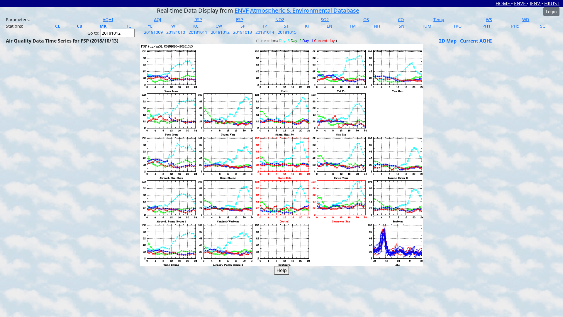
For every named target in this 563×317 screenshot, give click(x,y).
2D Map (448, 41)
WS (489, 19)
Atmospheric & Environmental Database (304, 10)
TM (353, 26)
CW (219, 26)
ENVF (520, 3)
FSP (239, 19)
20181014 (265, 32)
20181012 (221, 32)
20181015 (288, 32)
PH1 (486, 26)
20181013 (243, 32)
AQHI (108, 19)
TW (172, 26)
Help (282, 270)
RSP (198, 19)
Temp (438, 19)
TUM (426, 26)
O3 (366, 19)
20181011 (198, 32)
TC (128, 26)
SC (542, 26)
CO (401, 19)
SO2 (325, 19)
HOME (503, 3)
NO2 (279, 19)
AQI (157, 19)
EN (329, 26)
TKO (457, 26)
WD (525, 19)
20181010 (176, 32)
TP (264, 26)
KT (307, 26)
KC (196, 26)
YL (150, 26)
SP (242, 26)
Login (551, 11)
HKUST (551, 3)
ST (286, 26)
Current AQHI (476, 41)
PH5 (515, 26)
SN (401, 26)
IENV (535, 3)
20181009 (154, 32)
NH (377, 26)
